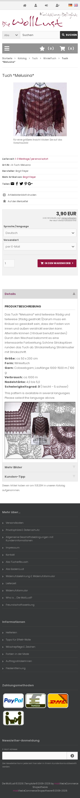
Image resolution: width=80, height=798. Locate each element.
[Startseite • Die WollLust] (40, 19)
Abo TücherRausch (17, 562)
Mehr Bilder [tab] (13, 467)
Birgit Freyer (29, 177)
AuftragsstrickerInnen (19, 661)
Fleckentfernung (16, 668)
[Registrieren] (58, 5)
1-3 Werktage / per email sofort (31, 159)
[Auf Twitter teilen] (21, 185)
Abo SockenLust (15, 569)
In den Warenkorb (57, 263)
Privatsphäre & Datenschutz (23, 530)
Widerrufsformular (17, 590)
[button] (11, 35)
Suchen (69, 35)
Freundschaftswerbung (20, 605)
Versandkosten (68, 218)
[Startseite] (25, 5)
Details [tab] (10, 294)
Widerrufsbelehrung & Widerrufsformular (30, 576)
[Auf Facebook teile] (17, 185)
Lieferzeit (11, 583)
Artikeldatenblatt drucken (22, 195)
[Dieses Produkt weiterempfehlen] (12, 185)
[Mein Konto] (36, 5)
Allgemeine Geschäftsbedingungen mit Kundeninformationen (29, 538)
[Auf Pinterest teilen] (26, 185)
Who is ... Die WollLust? (19, 597)
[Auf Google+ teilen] (30, 185)
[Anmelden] (47, 5)
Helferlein (11, 632)
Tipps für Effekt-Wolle (18, 639)
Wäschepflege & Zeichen (20, 647)
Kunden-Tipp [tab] (15, 477)
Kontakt (10, 554)
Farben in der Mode (17, 654)
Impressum (13, 547)
